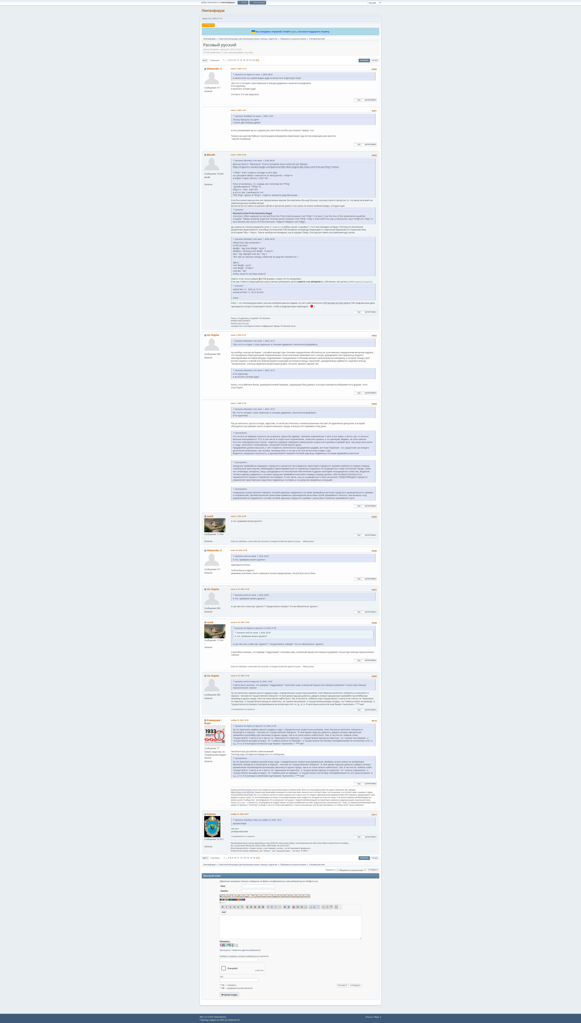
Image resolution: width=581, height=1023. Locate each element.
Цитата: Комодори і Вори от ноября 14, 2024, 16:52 (258, 820)
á (220, 902)
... (226, 60)
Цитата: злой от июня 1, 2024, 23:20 (252, 556)
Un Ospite (213, 335)
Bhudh (211, 154)
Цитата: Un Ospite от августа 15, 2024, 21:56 (255, 628)
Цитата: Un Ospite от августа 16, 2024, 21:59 (255, 726)
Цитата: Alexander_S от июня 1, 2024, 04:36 (255, 160)
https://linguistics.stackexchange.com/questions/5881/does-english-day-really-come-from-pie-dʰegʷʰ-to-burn (286, 166)
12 (241, 60)
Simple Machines (220, 1017)
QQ (359, 100)
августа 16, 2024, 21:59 (240, 675)
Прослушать (225, 950)
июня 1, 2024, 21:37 (238, 335)
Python (211, 814)
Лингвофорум (213, 10)
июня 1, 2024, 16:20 (238, 155)
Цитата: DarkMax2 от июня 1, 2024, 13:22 (254, 116)
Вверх (205, 858)
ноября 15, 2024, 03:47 (240, 814)
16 (253, 60)
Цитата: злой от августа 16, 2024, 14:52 (253, 681)
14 (247, 60)
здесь (294, 31)
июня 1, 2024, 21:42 (238, 403)
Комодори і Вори (213, 722)
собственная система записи (336, 303)
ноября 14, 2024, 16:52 (240, 720)
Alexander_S (214, 68)
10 (234, 60)
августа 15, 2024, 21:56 (240, 589)
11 (237, 60)
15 (250, 60)
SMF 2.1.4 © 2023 (206, 1017)
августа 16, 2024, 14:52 (240, 622)
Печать (375, 60)
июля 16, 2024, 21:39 (239, 550)
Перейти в (330, 870)
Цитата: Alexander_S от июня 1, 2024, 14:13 (255, 341)
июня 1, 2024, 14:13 (238, 68)
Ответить (364, 60)
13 (244, 60)
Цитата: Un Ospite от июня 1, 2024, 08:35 (254, 74)
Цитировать (370, 100)
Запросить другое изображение (246, 950)
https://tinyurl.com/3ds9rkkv (242, 792)
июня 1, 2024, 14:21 (238, 110)
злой (210, 516)
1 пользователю (237, 709)
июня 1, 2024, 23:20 (238, 516)
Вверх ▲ (377, 1017)
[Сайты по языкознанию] (205, 180)
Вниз (205, 60)
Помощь (368, 1017)
